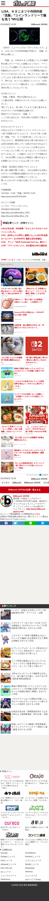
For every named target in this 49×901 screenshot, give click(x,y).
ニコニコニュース (33, 860)
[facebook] (6, 523)
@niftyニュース (32, 864)
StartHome (5, 879)
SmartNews (30, 853)
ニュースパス (31, 876)
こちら (37, 514)
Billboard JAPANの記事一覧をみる (24, 490)
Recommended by (33, 475)
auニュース (6, 872)
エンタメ (6, 482)
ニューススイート (9, 876)
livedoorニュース (32, 856)
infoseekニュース (8, 864)
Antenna (29, 872)
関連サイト (7, 771)
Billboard (17, 483)
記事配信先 (7, 850)
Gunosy (4, 853)
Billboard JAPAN (39, 24)
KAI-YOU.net (6, 868)
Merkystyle (30, 868)
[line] (30, 523)
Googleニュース (8, 856)
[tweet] (15, 523)
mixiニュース (6, 860)
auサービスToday (33, 879)
